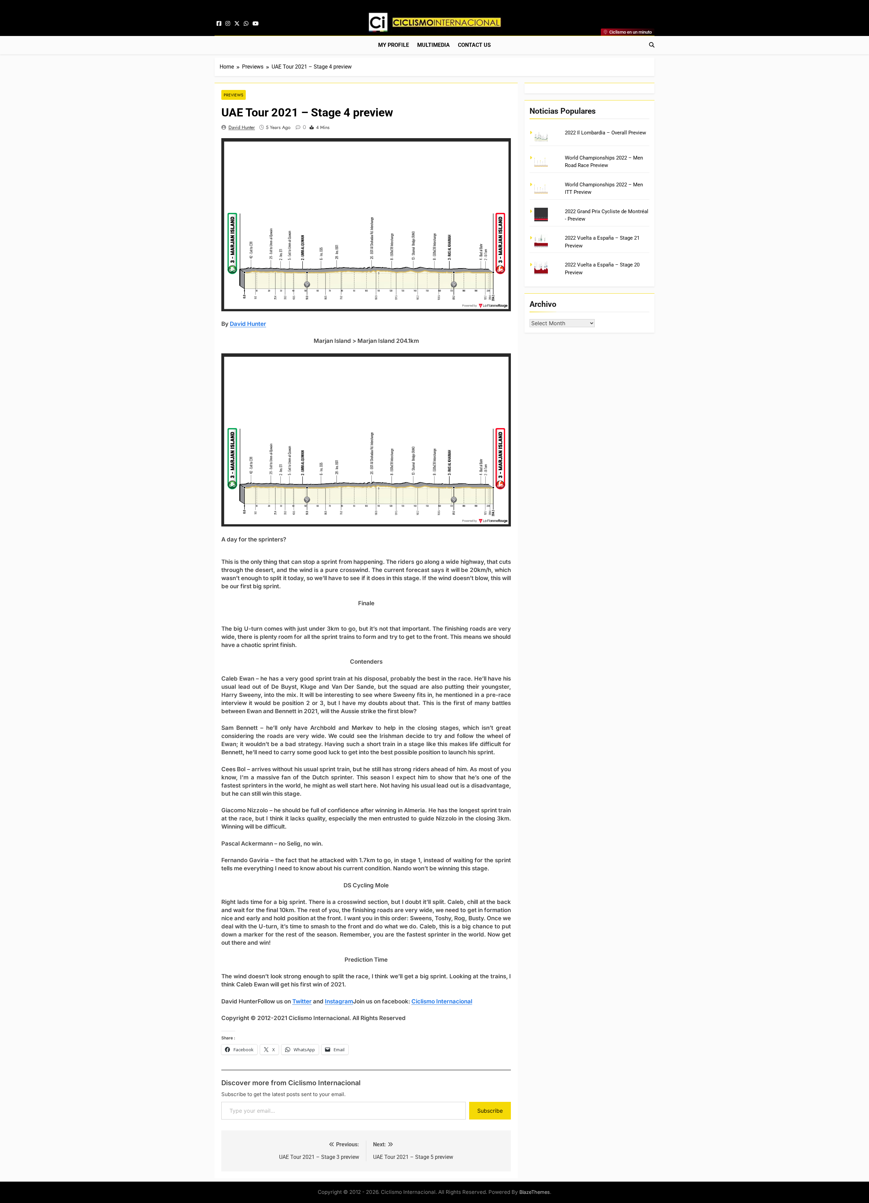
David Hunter (241, 127)
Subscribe (490, 1110)
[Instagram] (227, 24)
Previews (233, 95)
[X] (237, 24)
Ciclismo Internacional (441, 1001)
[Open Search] (651, 45)
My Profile (393, 45)
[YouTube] (256, 24)
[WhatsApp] (246, 24)
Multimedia (433, 45)
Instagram (339, 1001)
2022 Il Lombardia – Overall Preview (605, 133)
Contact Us (474, 45)
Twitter (302, 1001)
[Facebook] (219, 24)
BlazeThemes (534, 1192)
